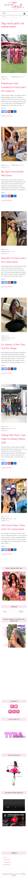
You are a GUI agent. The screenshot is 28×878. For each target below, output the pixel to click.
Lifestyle (7, 339)
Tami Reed (7, 76)
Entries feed (6, 859)
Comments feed (7, 862)
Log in (5, 857)
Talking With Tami (16, 874)
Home (3, 16)
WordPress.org (7, 864)
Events (7, 78)
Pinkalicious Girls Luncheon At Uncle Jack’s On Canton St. (13, 87)
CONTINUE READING (6, 116)
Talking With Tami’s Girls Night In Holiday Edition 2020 (13, 439)
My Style (7, 167)
